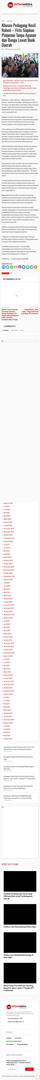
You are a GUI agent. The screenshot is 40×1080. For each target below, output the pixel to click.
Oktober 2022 (8, 649)
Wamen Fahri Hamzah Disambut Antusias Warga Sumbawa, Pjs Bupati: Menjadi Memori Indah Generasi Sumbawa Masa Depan (10, 315)
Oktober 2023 (8, 611)
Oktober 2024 (8, 573)
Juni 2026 (7, 509)
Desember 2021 (9, 681)
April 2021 (7, 707)
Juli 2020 (7, 726)
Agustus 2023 (8, 618)
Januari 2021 (8, 716)
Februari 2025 (8, 560)
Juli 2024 (7, 583)
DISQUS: (22, 330)
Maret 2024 (7, 595)
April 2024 (7, 592)
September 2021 (9, 691)
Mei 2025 (7, 551)
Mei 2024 (7, 589)
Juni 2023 (7, 624)
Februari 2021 (8, 713)
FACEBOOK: (6, 330)
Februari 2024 (8, 599)
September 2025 (9, 538)
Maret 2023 (7, 634)
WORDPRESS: (14, 330)
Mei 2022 (7, 665)
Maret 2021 (7, 710)
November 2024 (9, 570)
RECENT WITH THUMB (10, 864)
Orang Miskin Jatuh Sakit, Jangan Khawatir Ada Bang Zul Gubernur (29, 311)
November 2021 (9, 684)
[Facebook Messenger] (23, 267)
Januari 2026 (8, 525)
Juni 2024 (7, 586)
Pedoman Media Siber (13, 1041)
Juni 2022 (7, 662)
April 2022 (7, 669)
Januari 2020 (8, 739)
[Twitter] (7, 267)
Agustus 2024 (8, 579)
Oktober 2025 (8, 535)
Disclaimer (10, 1044)
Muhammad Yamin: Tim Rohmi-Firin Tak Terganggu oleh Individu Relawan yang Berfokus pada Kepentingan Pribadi (20, 88)
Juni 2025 (7, 548)
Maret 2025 (7, 557)
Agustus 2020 (8, 723)
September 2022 (9, 653)
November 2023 (9, 608)
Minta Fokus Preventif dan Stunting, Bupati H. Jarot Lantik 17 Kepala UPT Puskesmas (19, 987)
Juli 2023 (7, 621)
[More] (35, 267)
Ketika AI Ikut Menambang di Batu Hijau (20, 927)
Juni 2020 (7, 729)
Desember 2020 (9, 720)
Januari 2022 (8, 678)
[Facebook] (3, 267)
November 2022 (9, 646)
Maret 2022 (7, 672)
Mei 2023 (7, 627)
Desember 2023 (9, 605)
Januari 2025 (8, 563)
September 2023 (9, 614)
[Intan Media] (20, 7)
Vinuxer (32, 1076)
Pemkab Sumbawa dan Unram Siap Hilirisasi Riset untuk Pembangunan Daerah (18, 896)
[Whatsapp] (11, 267)
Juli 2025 (7, 544)
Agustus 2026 (8, 503)
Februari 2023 (8, 637)
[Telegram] (31, 267)
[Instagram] (19, 267)
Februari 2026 (8, 522)
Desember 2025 (9, 528)
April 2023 (7, 630)
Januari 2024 (8, 602)
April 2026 (7, 516)
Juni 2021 (7, 700)
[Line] (27, 267)
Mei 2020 (7, 732)
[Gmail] (15, 267)
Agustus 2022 (8, 656)
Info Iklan (18, 1038)
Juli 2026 (7, 506)
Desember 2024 (9, 567)
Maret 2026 (7, 519)
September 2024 (9, 576)
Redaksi (9, 1038)
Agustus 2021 (8, 694)
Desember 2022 (9, 643)
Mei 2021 (7, 704)
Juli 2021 (7, 697)
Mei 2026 (7, 513)
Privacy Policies (22, 1044)
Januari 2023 (8, 640)
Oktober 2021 (8, 688)
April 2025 (7, 554)
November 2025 (9, 532)
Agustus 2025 (8, 541)
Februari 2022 (8, 675)
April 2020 (7, 735)
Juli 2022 (7, 659)
